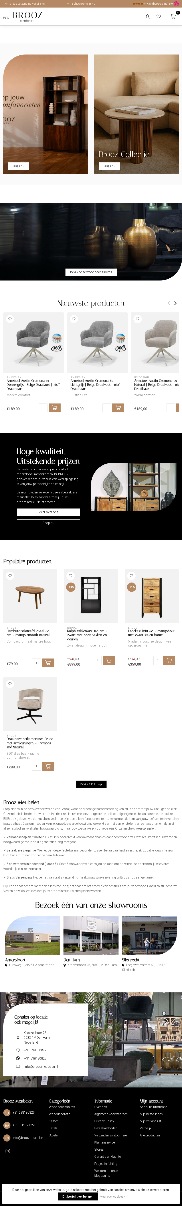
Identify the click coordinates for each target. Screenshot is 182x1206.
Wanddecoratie (59, 1114)
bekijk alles (87, 784)
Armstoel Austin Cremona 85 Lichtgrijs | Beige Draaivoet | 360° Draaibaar (95, 384)
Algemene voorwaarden (111, 1114)
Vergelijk (145, 1128)
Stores (99, 1149)
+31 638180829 (35, 1050)
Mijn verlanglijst (150, 1121)
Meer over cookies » (112, 1196)
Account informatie (153, 1107)
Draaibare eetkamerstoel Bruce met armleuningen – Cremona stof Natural (30, 743)
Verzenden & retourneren (111, 1135)
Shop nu (48, 523)
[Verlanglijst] (158, 16)
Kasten (54, 1121)
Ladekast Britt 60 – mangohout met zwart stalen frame (151, 633)
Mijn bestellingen (151, 1114)
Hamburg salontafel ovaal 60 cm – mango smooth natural (28, 633)
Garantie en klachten (108, 1156)
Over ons (100, 1107)
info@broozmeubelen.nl (41, 1066)
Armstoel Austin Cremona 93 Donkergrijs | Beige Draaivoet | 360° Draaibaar (33, 384)
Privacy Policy (104, 1121)
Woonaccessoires (62, 1107)
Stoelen (54, 1135)
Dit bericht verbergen (77, 1196)
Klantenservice (104, 1142)
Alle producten (150, 1135)
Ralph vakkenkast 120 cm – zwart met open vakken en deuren (87, 635)
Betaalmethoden (105, 1128)
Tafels (53, 1128)
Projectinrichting (105, 1163)
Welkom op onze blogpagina (106, 1173)
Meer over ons (48, 512)
